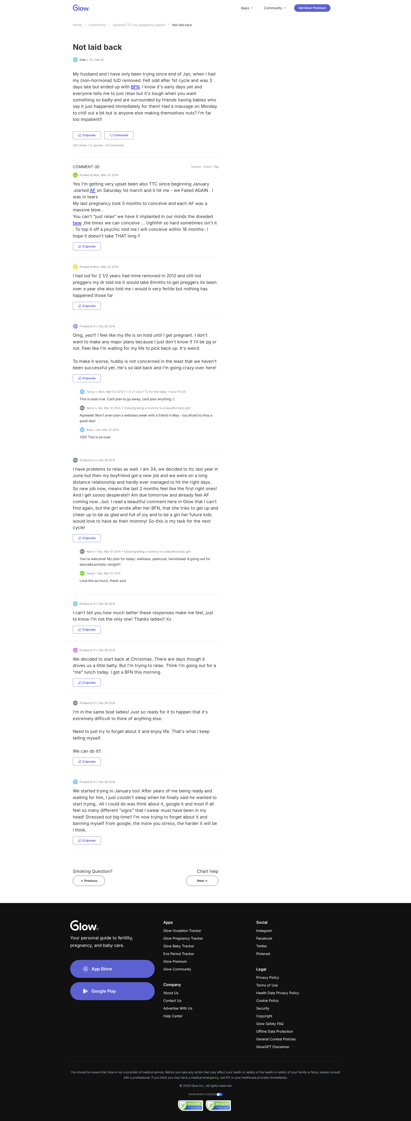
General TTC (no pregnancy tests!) (139, 25)
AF (92, 190)
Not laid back (182, 25)
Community (97, 25)
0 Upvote (88, 135)
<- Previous (89, 880)
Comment (121, 135)
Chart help (207, 871)
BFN (135, 86)
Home (77, 25)
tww (77, 222)
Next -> (202, 880)
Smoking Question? (92, 871)
